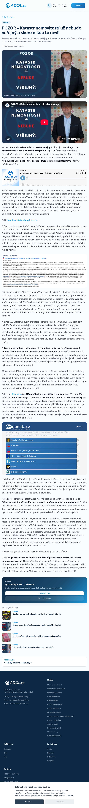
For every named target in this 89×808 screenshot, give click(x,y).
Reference (51, 757)
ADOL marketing (54, 720)
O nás (49, 749)
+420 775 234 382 (60, 6)
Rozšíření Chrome (54, 736)
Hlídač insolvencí (54, 708)
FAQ (5, 757)
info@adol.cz (9, 778)
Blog (5, 753)
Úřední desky (52, 700)
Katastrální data (53, 696)
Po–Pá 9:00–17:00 (11, 781)
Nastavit (70, 796)
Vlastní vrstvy (52, 732)
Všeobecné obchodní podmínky (16, 700)
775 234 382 (46, 598)
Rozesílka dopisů (54, 712)
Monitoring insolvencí (56, 689)
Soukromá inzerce (54, 692)
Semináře (7, 749)
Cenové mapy (52, 724)
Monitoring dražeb (54, 685)
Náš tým (50, 753)
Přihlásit (78, 5)
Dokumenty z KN (54, 728)
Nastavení (60, 802)
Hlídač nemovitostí (54, 704)
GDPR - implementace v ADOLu (16, 703)
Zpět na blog (9, 17)
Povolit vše (29, 802)
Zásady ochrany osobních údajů (16, 696)
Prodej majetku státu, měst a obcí (60, 716)
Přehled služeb (44, 593)
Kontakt (50, 761)
